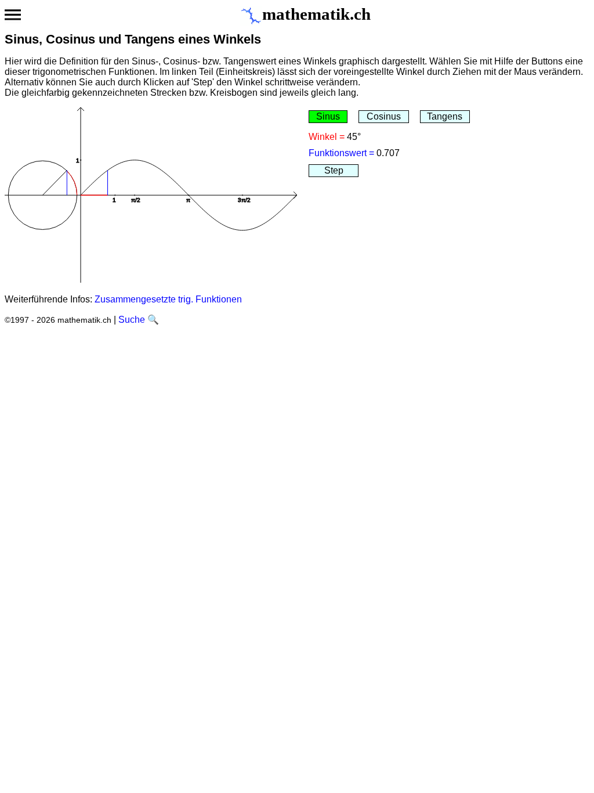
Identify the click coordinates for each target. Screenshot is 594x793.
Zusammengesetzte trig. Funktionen (168, 299)
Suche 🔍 (138, 320)
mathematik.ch (316, 14)
